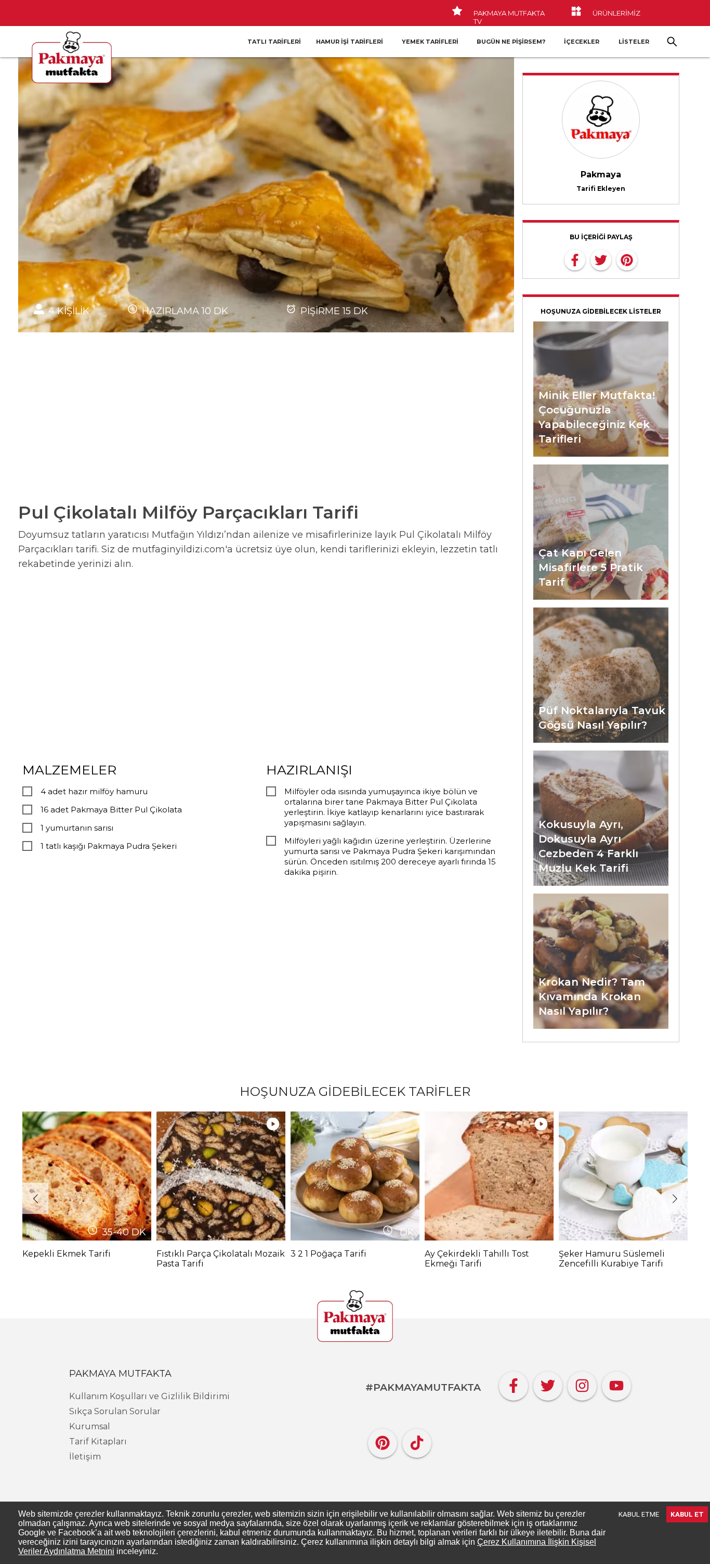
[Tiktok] (416, 1440)
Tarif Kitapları (98, 1441)
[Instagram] (582, 1383)
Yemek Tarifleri (430, 41)
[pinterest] (626, 259)
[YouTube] (616, 1383)
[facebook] (574, 259)
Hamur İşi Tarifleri (349, 41)
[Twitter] (547, 1383)
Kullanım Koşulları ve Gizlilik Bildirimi (149, 1396)
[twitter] (600, 259)
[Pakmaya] (355, 1317)
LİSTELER (634, 41)
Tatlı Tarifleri (274, 41)
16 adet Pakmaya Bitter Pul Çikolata (111, 810)
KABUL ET (687, 1514)
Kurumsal (89, 1426)
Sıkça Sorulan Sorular (115, 1411)
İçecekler (581, 41)
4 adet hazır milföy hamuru (94, 791)
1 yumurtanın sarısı (77, 828)
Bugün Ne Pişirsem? (511, 41)
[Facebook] (513, 1383)
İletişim (85, 1457)
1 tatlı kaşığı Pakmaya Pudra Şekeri (109, 846)
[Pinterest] (382, 1440)
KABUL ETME (639, 1514)
